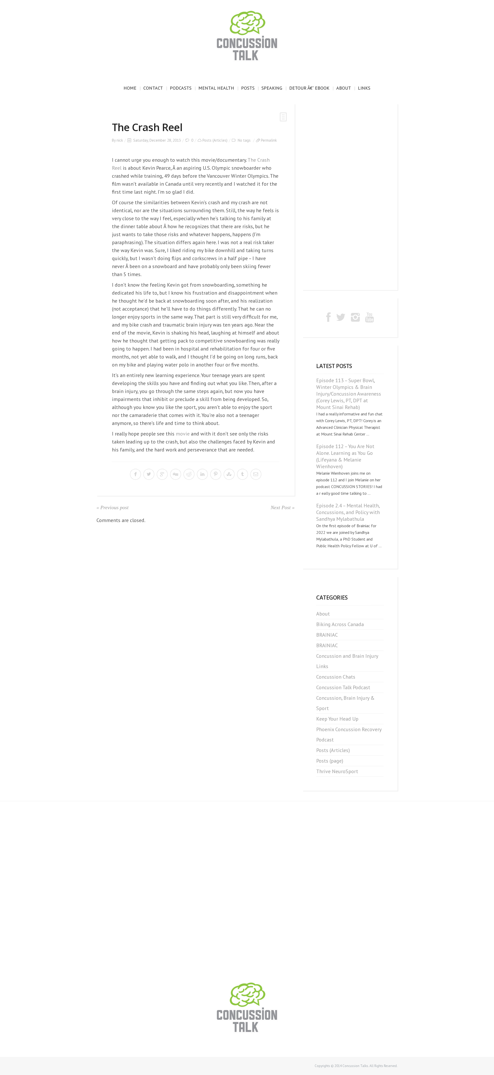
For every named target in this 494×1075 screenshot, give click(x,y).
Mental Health (216, 88)
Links (364, 88)
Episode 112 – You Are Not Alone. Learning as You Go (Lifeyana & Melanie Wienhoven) (345, 456)
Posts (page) (329, 760)
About (343, 88)
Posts (247, 88)
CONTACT (153, 88)
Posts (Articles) (214, 140)
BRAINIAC (327, 635)
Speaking (271, 88)
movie (183, 433)
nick (120, 140)
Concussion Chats (335, 676)
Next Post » (283, 507)
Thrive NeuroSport (337, 771)
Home (129, 88)
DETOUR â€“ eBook (309, 88)
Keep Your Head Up (337, 718)
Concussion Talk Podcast (343, 687)
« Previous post (112, 507)
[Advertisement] (350, 197)
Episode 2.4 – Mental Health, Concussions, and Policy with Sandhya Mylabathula (348, 512)
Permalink (269, 140)
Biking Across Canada (340, 624)
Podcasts (180, 88)
